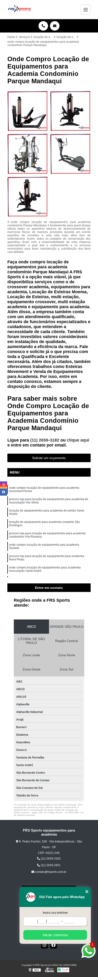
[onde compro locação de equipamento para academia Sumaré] (27, 197)
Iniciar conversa (55, 935)
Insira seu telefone (55, 912)
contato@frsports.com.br (50, 872)
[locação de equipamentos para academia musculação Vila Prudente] (27, 111)
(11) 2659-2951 (50, 865)
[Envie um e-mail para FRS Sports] (54, 26)
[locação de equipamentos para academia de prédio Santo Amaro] (27, 154)
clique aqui (78, 440)
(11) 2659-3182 (45, 440)
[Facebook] (53, 945)
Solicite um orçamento (49, 458)
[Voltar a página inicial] (19, 9)
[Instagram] (44, 945)
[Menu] (85, 9)
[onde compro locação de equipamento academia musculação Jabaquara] (70, 111)
